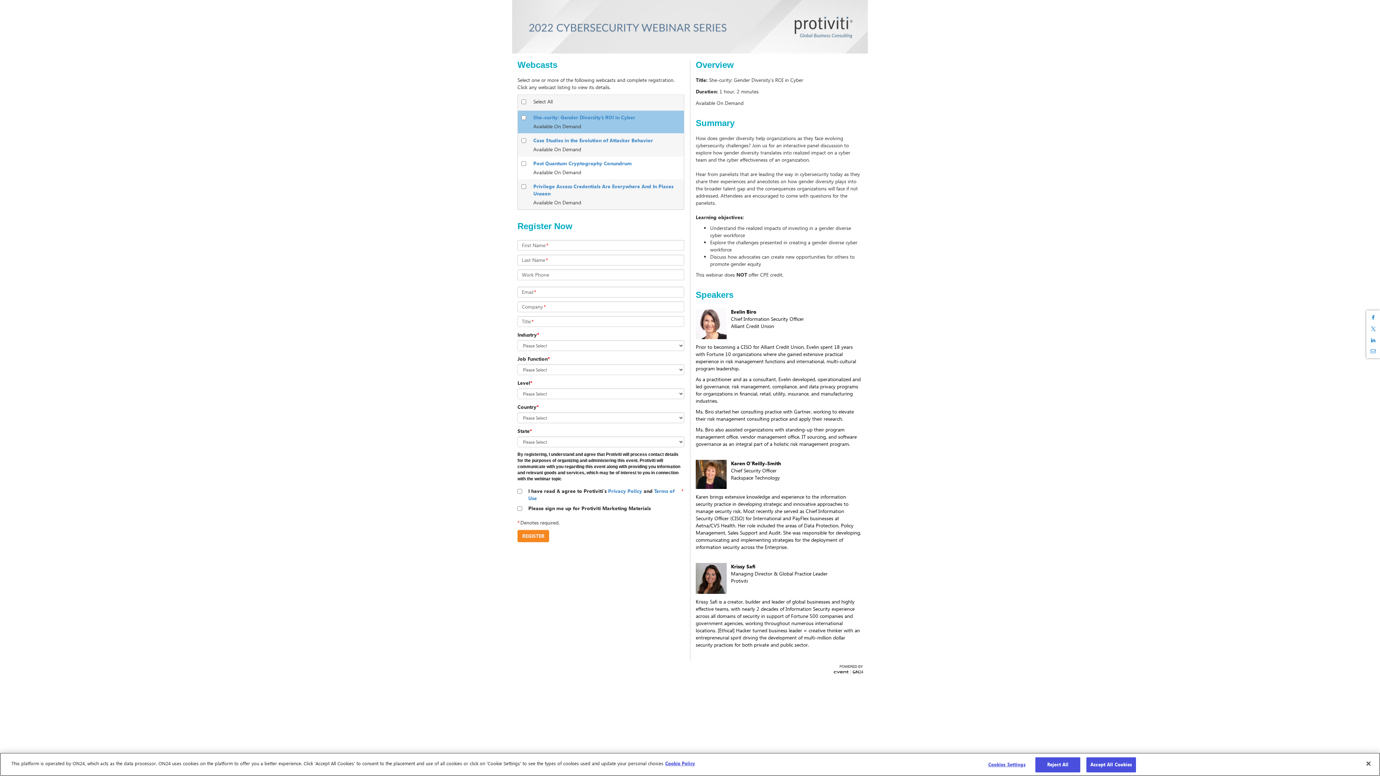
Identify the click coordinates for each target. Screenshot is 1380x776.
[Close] (1368, 763)
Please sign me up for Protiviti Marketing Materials (589, 508)
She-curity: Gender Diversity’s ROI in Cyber (584, 117)
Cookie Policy (680, 763)
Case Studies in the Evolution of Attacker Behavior (593, 140)
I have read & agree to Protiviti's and (601, 495)
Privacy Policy (625, 491)
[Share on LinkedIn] (1373, 340)
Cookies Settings (1007, 764)
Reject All (1057, 764)
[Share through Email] (1373, 351)
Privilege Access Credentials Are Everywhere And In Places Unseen (603, 190)
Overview (715, 65)
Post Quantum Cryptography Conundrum (582, 163)
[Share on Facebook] (1373, 317)
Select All (543, 101)
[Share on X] (1373, 329)
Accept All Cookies (1111, 764)
